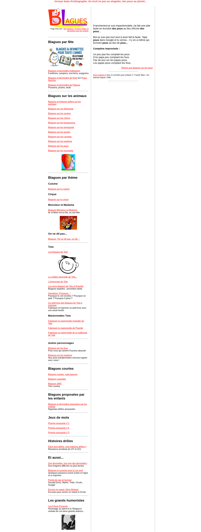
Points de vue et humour (60, 480)
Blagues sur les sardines (60, 141)
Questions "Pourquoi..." (59, 293)
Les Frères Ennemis (58, 506)
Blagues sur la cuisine (59, 189)
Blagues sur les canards (60, 137)
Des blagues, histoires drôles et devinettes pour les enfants (76, 30)
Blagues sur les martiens (60, 355)
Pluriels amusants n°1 (58, 423)
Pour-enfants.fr (99, 75)
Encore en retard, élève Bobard (63, 489)
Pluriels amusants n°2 (58, 428)
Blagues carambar (57, 379)
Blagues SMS (55, 384)
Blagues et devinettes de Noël (62, 78)
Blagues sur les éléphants (60, 109)
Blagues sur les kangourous (61, 123)
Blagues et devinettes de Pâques (64, 85)
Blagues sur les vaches (59, 113)
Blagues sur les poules (59, 132)
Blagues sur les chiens (59, 118)
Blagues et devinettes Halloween (64, 71)
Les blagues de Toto (58, 252)
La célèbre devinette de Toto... (62, 277)
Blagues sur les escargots (60, 150)
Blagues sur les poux (58, 146)
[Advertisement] (115, 15)
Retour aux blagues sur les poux (137, 68)
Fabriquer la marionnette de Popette (65, 328)
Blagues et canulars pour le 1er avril (65, 470)
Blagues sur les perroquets (61, 127)
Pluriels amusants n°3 (58, 432)
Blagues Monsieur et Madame (62, 210)
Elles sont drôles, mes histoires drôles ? (67, 447)
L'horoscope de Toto (58, 281)
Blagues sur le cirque (58, 199)
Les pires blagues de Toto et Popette (65, 286)
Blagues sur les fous (58, 348)
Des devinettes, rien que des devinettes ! (67, 463)
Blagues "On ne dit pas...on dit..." (64, 239)
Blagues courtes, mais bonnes (62, 374)
